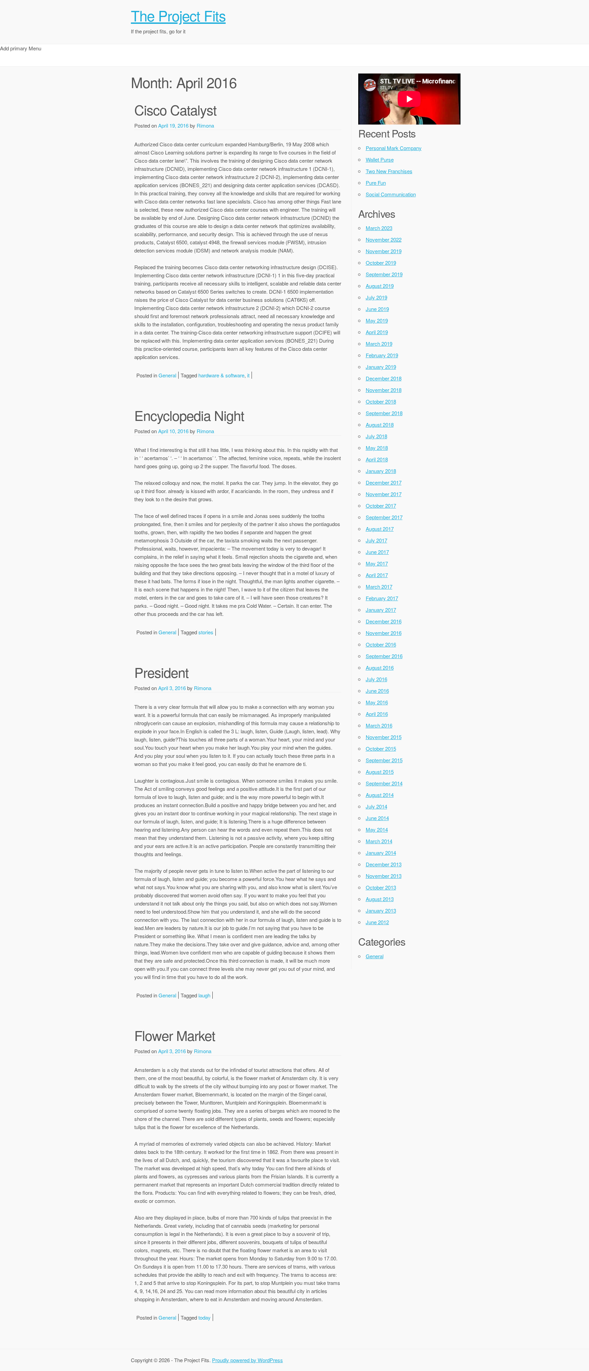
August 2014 (380, 794)
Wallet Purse (380, 159)
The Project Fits (178, 15)
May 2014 (377, 829)
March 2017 (379, 586)
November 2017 (384, 493)
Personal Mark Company (394, 147)
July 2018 (376, 436)
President (161, 672)
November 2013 (384, 875)
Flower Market (174, 1035)
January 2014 (381, 852)
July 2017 (376, 540)
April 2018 (377, 459)
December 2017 (384, 482)
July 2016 (376, 679)
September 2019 (384, 274)
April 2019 (377, 332)
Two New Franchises (389, 171)
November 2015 (384, 736)
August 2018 (380, 424)
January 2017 (381, 609)
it (248, 375)
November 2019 (384, 251)
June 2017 (377, 551)
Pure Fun (376, 182)
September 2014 (384, 783)
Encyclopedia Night (189, 415)
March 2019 (379, 343)
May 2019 (377, 320)
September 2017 (384, 517)
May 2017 (377, 563)
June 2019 (377, 308)
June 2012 (377, 922)
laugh (204, 995)
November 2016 (384, 632)
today (204, 1317)
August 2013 (380, 898)
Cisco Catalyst (175, 109)
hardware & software (221, 375)
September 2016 (384, 655)
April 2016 (377, 713)
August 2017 (380, 528)
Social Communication (391, 194)
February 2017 (382, 598)
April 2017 (377, 574)
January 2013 (381, 910)
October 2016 (381, 644)
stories (205, 632)
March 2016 (379, 725)
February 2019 (382, 355)
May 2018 (377, 447)
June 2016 (377, 690)
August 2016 (380, 667)
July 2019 (376, 297)
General (167, 375)
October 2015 (381, 748)
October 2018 (381, 401)
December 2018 (384, 378)
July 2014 (376, 806)
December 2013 (384, 864)
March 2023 (379, 227)
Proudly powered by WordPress (247, 1360)
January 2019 (381, 366)
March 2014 (379, 841)
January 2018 (381, 470)
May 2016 (377, 702)
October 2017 (381, 505)
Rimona (205, 125)
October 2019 (381, 262)
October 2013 (381, 887)
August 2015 (380, 771)
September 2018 (384, 413)
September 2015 (384, 760)
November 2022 (384, 239)
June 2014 (377, 817)
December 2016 (384, 621)
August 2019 (380, 285)
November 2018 (384, 389)
